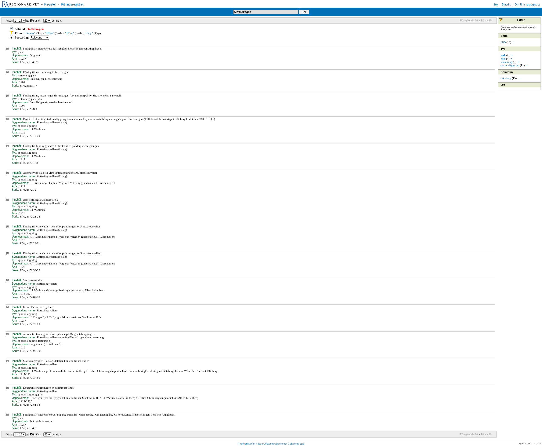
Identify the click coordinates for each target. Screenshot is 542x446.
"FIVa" (49, 33)
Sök (495, 4)
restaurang (506, 61)
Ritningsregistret (72, 4)
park (503, 55)
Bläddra (506, 4)
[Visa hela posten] (7, 49)
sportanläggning (510, 65)
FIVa (503, 42)
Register (50, 4)
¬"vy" (89, 33)
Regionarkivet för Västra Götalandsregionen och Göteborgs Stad (271, 443)
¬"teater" (30, 33)
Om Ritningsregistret (527, 4)
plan (503, 58)
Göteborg (506, 78)
